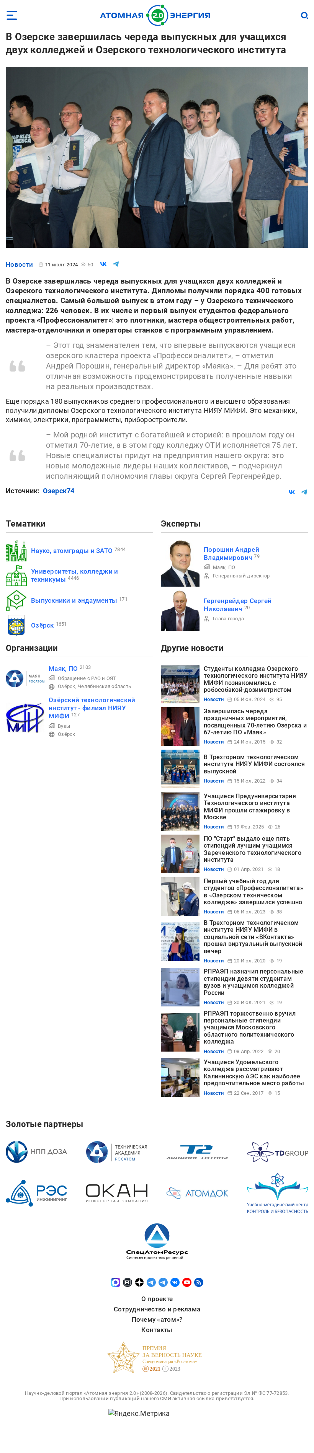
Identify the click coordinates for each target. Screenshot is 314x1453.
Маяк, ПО (224, 567)
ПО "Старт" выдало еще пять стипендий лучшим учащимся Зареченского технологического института (252, 849)
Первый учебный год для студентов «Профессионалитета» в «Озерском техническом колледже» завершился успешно (253, 891)
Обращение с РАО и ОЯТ (87, 678)
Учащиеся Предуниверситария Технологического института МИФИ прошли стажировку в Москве (250, 807)
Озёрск (42, 625)
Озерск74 (58, 491)
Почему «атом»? (157, 1319)
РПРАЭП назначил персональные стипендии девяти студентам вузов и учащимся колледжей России (254, 982)
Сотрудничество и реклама (157, 1309)
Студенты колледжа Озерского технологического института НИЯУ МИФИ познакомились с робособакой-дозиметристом (255, 679)
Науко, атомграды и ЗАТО (72, 550)
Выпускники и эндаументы (74, 600)
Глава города (228, 618)
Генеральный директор (241, 576)
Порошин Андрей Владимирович (231, 553)
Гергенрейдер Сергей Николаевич (237, 605)
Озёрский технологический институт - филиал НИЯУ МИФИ (92, 708)
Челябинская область (104, 686)
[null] (103, 264)
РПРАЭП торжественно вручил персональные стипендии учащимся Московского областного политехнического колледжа (250, 1027)
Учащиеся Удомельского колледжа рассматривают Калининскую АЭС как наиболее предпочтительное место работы (254, 1072)
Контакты (156, 1330)
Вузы (64, 726)
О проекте (157, 1299)
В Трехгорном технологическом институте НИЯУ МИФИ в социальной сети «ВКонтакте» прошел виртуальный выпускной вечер (253, 937)
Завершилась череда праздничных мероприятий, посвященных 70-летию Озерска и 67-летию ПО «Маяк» (255, 722)
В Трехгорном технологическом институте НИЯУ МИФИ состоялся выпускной (254, 764)
